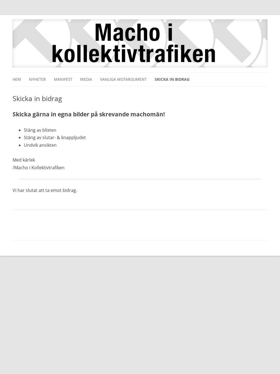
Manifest (63, 79)
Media (86, 79)
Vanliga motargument (123, 79)
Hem (17, 79)
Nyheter (37, 79)
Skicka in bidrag (172, 79)
